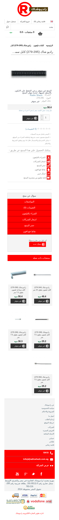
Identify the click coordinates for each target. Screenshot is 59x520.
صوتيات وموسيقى (33, 43)
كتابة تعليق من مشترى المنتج (35, 178)
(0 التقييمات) (31, 129)
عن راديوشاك (49, 405)
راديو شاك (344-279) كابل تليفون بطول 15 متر (42, 288)
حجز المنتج (41, 165)
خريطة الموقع (49, 423)
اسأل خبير (41, 174)
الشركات (51, 427)
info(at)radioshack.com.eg (35, 458)
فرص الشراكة (42, 465)
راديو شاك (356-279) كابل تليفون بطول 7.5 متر (42, 379)
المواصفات (29, 201)
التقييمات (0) (29, 207)
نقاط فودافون (40, 170)
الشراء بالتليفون (39, 157)
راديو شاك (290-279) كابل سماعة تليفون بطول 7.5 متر (18, 289)
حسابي (51, 438)
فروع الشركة (24, 21)
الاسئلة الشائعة (49, 434)
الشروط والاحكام (48, 411)
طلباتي (51, 442)
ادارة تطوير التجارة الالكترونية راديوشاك (30, 513)
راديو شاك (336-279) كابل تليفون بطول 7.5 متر (18, 334)
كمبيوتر (18, 43)
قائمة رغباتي (49, 445)
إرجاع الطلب (49, 419)
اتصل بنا (51, 416)
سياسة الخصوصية (48, 408)
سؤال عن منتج (29, 196)
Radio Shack (36, 95)
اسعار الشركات (39, 161)
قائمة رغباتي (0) (39, 21)
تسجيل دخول (11, 21)
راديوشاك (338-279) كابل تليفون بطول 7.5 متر (42, 334)
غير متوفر (41, 301)
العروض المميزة (48, 430)
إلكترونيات (48, 43)
